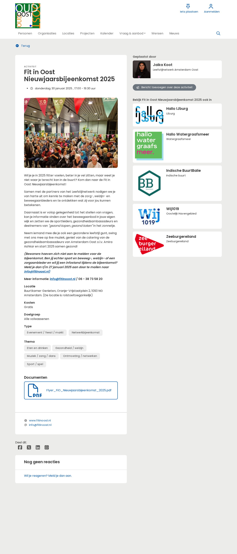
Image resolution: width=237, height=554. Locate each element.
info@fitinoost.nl (62, 279)
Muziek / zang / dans (41, 356)
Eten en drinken (37, 348)
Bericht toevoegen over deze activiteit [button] (167, 87)
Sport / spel (35, 364)
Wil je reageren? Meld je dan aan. (48, 476)
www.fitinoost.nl (40, 420)
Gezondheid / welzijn (69, 348)
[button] (25, 33)
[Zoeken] (218, 33)
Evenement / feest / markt (45, 332)
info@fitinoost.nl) (37, 271)
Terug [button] (25, 46)
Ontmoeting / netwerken (80, 356)
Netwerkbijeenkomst (86, 332)
